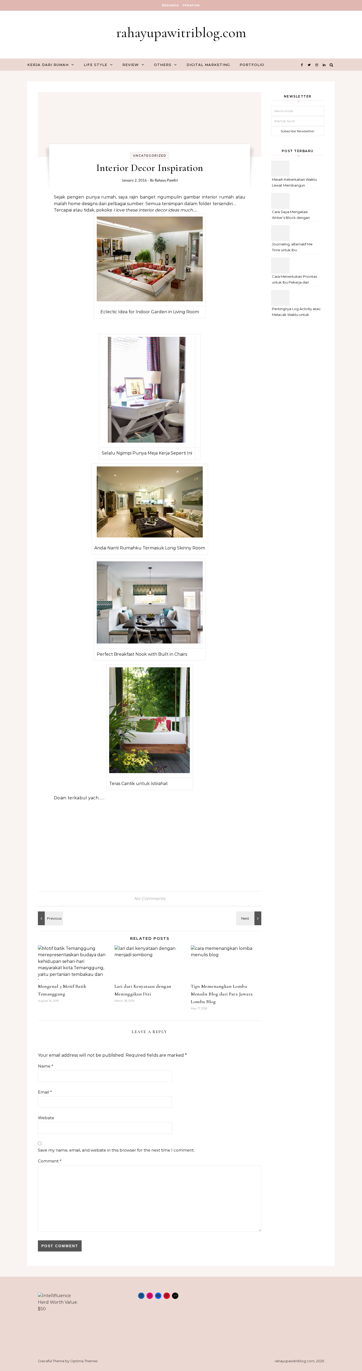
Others (162, 65)
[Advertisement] (150, 843)
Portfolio (252, 65)
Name (45, 1066)
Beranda (170, 5)
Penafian (191, 5)
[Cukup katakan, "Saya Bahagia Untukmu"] (50, 918)
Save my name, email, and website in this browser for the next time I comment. (116, 1150)
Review (130, 65)
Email (45, 1092)
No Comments (149, 898)
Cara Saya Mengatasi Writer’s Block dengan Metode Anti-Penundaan (293, 215)
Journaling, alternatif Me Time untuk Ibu (292, 247)
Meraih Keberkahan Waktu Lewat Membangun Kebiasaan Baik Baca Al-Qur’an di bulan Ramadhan (294, 183)
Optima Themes (84, 1361)
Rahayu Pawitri (166, 180)
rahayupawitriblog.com (181, 32)
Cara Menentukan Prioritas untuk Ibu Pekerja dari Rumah (294, 280)
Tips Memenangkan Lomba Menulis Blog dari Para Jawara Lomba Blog (222, 993)
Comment (49, 1160)
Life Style (95, 65)
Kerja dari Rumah (48, 65)
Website (46, 1117)
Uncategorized (149, 155)
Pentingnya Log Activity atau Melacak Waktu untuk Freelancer (296, 312)
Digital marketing (208, 65)
